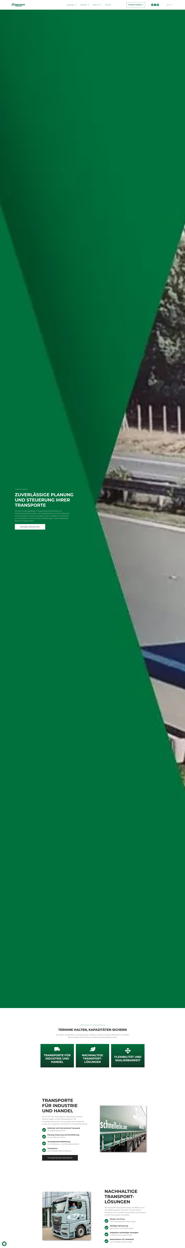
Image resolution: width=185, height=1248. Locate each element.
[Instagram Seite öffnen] (155, 5)
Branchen (83, 5)
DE (168, 5)
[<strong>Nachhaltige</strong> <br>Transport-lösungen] (92, 1049)
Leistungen (70, 5)
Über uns (96, 5)
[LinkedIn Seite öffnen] (158, 5)
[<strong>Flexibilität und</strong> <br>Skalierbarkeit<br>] (128, 1051)
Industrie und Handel (57, 1059)
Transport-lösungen (92, 1059)
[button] (4, 1244)
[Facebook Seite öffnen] (152, 5)
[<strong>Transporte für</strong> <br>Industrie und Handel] (57, 1049)
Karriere (108, 5)
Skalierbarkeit (127, 1058)
